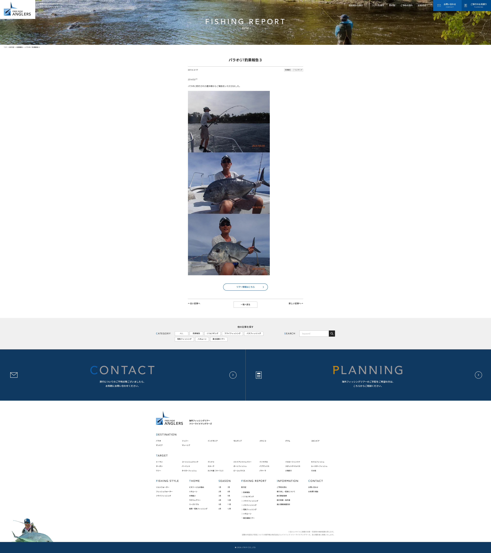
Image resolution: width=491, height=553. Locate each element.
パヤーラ (262, 471)
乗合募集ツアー (219, 339)
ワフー (158, 471)
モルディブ (237, 441)
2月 (220, 492)
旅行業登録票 (282, 496)
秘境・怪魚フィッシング (198, 509)
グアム (287, 441)
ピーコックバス (239, 471)
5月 (220, 504)
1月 (220, 487)
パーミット (186, 466)
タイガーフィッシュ (189, 471)
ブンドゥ (211, 462)
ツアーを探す (378, 5)
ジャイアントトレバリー (242, 462)
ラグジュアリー (195, 500)
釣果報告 (288, 70)
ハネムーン (202, 339)
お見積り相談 (313, 492)
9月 (228, 496)
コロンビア (315, 441)
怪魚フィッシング (184, 339)
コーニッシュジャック (190, 462)
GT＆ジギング (297, 70)
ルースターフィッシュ (319, 466)
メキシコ (262, 441)
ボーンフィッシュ (240, 466)
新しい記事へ (295, 303)
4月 (220, 500)
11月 (229, 504)
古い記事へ (195, 303)
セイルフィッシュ (317, 462)
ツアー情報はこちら (245, 287)
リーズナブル (194, 504)
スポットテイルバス (292, 466)
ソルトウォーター (162, 487)
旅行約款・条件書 (283, 500)
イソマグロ (263, 462)
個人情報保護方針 (283, 504)
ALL (181, 333)
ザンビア (159, 445)
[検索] (332, 333)
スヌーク (211, 466)
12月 (229, 509)
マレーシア (186, 445)
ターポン (159, 466)
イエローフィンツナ (292, 462)
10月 (229, 500)
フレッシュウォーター (164, 492)
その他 (313, 471)
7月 (228, 487)
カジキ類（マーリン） (216, 471)
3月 (220, 496)
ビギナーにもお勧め (196, 487)
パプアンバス (264, 466)
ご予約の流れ (406, 5)
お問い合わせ (313, 487)
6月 (220, 509)
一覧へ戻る (245, 304)
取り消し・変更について (286, 492)
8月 (228, 492)
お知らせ (422, 5)
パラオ (158, 441)
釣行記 (392, 5)
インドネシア (213, 441)
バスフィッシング (254, 333)
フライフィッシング (232, 333)
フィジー (185, 441)
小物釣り (288, 471)
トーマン (159, 462)
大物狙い (192, 496)
